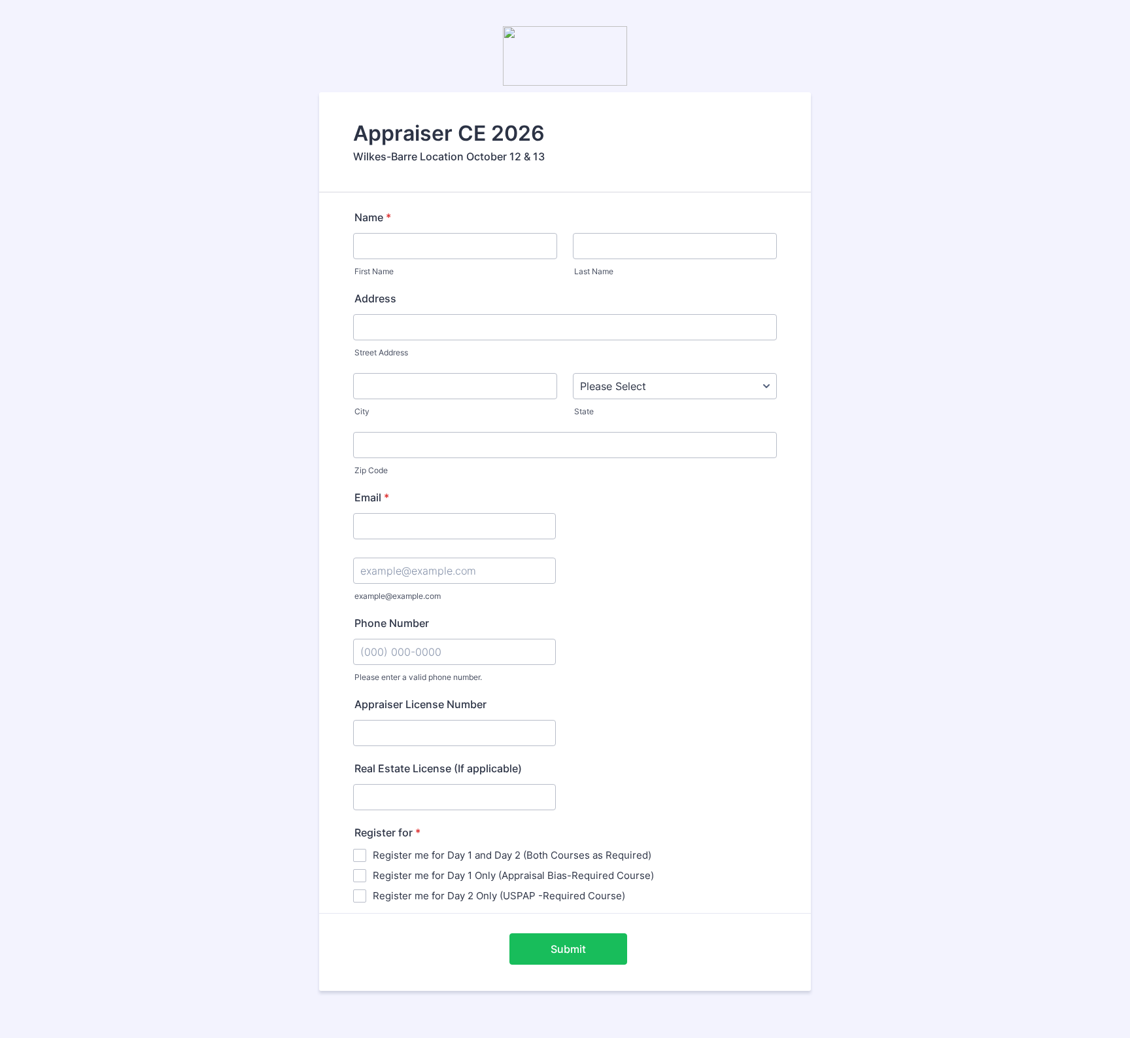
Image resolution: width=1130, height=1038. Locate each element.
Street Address (381, 352)
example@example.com (397, 596)
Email (371, 497)
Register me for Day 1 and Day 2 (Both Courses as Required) (512, 855)
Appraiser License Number (420, 704)
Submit (568, 949)
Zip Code (371, 470)
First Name (374, 271)
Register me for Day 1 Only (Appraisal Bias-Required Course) (513, 875)
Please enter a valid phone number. (418, 677)
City (361, 411)
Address (375, 298)
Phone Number (391, 623)
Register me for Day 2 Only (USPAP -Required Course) (499, 895)
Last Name (593, 271)
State (584, 411)
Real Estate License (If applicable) (438, 768)
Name (372, 217)
